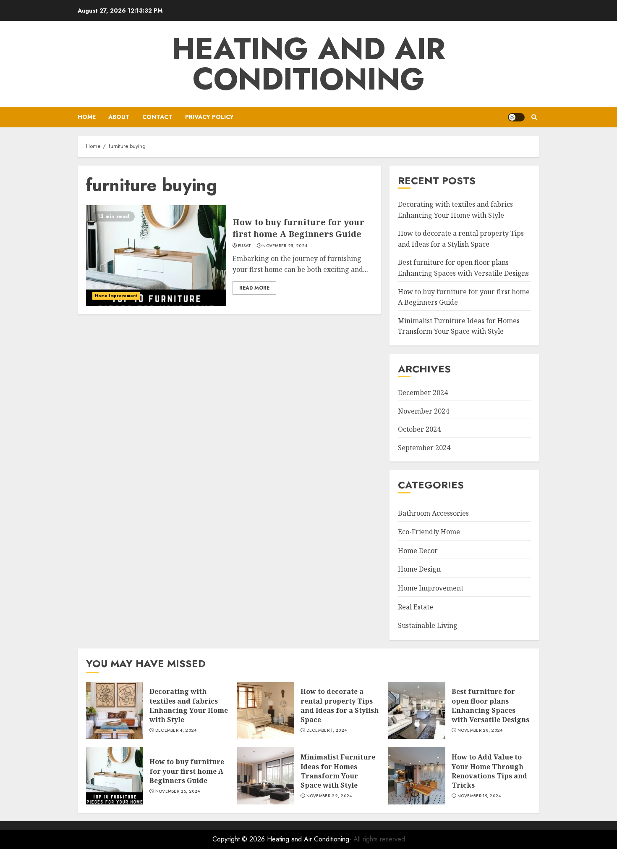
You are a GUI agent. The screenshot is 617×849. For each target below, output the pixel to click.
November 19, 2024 (479, 796)
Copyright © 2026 (239, 839)
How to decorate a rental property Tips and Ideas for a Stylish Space (340, 705)
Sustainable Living (428, 625)
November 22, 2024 (329, 796)
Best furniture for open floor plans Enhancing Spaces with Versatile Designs (490, 705)
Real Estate (415, 607)
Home (87, 117)
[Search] (534, 117)
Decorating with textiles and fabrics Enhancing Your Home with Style (188, 705)
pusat (244, 246)
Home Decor (418, 550)
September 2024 (424, 447)
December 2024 (423, 392)
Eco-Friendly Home (429, 531)
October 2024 (419, 429)
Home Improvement (116, 296)
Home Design (419, 569)
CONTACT (157, 117)
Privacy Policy (209, 117)
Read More (254, 288)
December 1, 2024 (326, 730)
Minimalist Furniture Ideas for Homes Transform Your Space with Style (459, 326)
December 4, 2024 (176, 730)
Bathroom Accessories (433, 513)
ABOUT (119, 117)
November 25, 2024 (284, 246)
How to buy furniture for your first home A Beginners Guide (298, 228)
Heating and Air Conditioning (308, 64)
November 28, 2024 (480, 730)
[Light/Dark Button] (516, 117)
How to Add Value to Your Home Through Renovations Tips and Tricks (489, 771)
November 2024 (423, 411)
